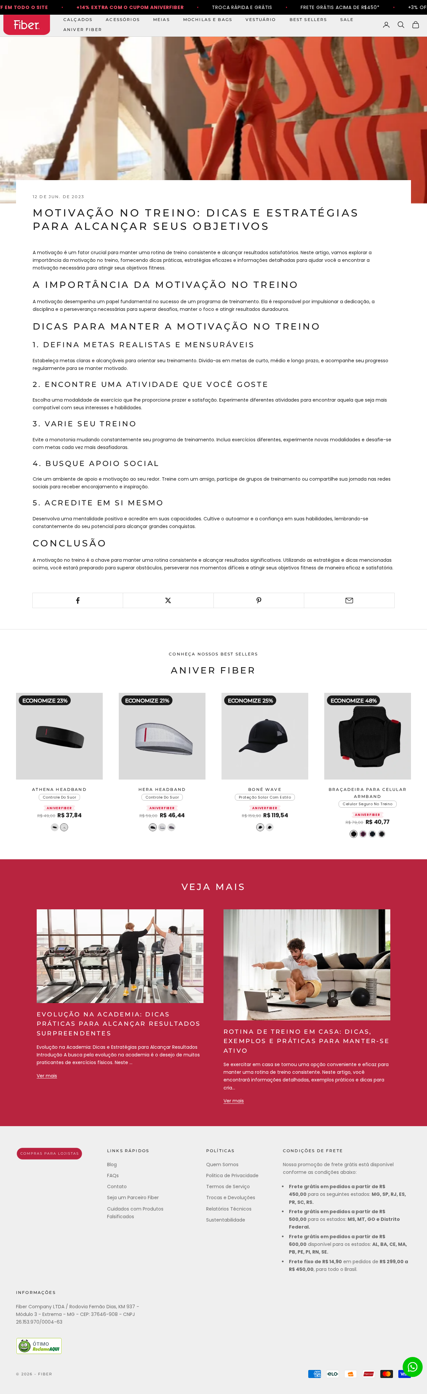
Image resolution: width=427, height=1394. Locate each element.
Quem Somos (222, 1164)
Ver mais (47, 1075)
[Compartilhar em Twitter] (168, 600)
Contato (117, 1186)
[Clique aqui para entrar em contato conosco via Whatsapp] (413, 1367)
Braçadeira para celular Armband (368, 793)
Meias (161, 19)
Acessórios (123, 19)
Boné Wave (264, 789)
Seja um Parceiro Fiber (133, 1197)
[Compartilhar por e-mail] (349, 600)
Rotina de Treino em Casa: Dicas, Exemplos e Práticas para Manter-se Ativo (307, 1041)
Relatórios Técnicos (229, 1209)
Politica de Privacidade (232, 1175)
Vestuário (261, 19)
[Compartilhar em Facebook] (78, 600)
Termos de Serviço (228, 1186)
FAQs (113, 1175)
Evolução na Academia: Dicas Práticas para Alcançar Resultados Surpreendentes (119, 1024)
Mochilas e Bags (207, 19)
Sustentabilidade (225, 1220)
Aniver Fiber (82, 29)
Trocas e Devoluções (230, 1197)
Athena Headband (59, 789)
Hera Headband (162, 789)
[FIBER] (49, 1153)
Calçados (77, 19)
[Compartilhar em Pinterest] (259, 600)
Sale (347, 19)
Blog (112, 1164)
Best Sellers (308, 19)
